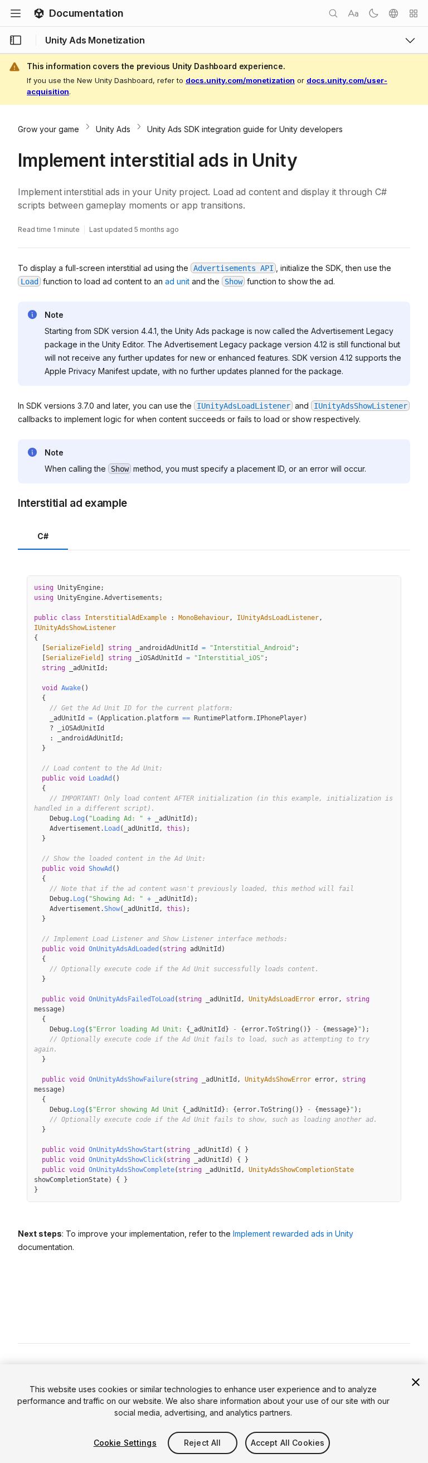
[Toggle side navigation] (15, 40)
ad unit (177, 281)
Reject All (202, 1442)
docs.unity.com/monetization (240, 80)
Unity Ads (113, 129)
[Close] (415, 1382)
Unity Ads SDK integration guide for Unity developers (245, 129)
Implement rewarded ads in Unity (293, 1233)
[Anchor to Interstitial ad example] (9, 502)
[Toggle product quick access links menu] (410, 40)
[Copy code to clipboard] (368, 588)
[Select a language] (393, 13)
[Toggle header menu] (15, 13)
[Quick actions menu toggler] (413, 13)
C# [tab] (43, 536)
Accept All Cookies (288, 1442)
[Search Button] (333, 13)
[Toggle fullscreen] (388, 588)
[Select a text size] (353, 13)
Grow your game (48, 129)
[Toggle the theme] (373, 13)
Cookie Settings (125, 1442)
